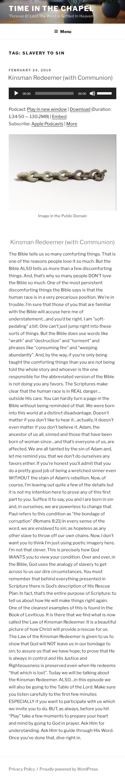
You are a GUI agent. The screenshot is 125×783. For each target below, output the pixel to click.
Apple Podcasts (47, 123)
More (71, 123)
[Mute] (92, 93)
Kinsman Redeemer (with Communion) (60, 77)
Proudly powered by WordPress (69, 768)
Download (80, 109)
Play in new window (47, 109)
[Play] (16, 93)
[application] (62, 93)
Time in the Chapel (51, 8)
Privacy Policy (22, 768)
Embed (59, 116)
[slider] (105, 93)
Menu (65, 31)
